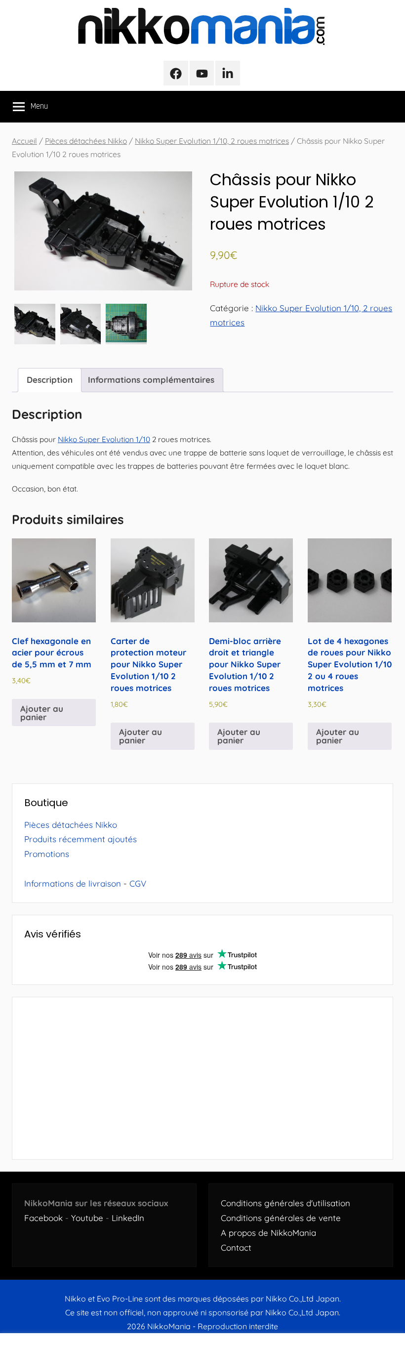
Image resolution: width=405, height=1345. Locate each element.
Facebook (43, 1218)
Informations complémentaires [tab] (151, 379)
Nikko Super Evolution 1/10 (104, 439)
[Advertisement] (202, 1078)
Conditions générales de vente (281, 1218)
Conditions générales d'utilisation (285, 1203)
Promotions (46, 854)
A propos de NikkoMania (268, 1232)
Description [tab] (50, 379)
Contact (236, 1247)
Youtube (87, 1218)
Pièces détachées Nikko (86, 141)
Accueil (24, 141)
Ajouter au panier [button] (41, 712)
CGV (137, 883)
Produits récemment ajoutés (80, 839)
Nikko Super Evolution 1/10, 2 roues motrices (212, 141)
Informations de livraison (72, 883)
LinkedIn (128, 1218)
